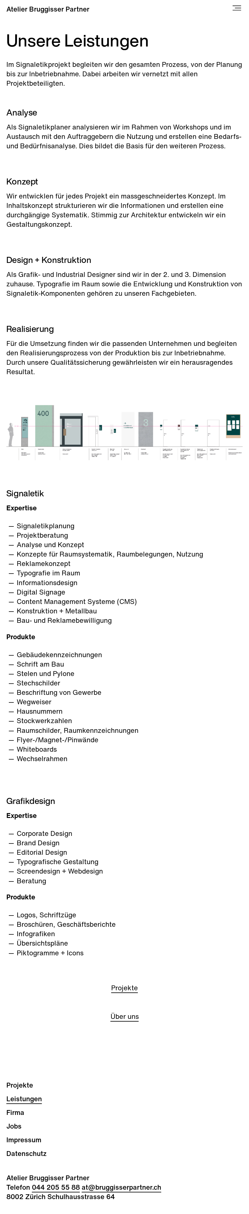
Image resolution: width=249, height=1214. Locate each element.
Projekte (124, 988)
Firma (15, 1112)
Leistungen (24, 1099)
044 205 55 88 (56, 1187)
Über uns (125, 1016)
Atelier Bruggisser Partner (47, 9)
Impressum (23, 1140)
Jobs (14, 1126)
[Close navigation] (237, 9)
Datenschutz (26, 1153)
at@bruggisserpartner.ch (121, 1187)
